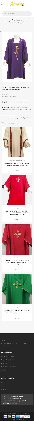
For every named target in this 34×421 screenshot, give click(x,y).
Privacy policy (5, 363)
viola (30, 109)
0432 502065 (7, 398)
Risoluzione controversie (8, 366)
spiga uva (25, 109)
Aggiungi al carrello (18, 102)
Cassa (3, 386)
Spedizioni (4, 370)
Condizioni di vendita (7, 356)
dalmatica (8, 109)
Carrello (3, 389)
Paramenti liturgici (22, 107)
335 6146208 (13, 403)
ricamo (20, 109)
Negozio (11, 21)
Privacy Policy (9, 419)
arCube (26, 419)
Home (6, 21)
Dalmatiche (13, 107)
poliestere (14, 109)
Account (3, 382)
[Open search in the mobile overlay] (17, 13)
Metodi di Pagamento (7, 360)
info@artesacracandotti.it (10, 400)
